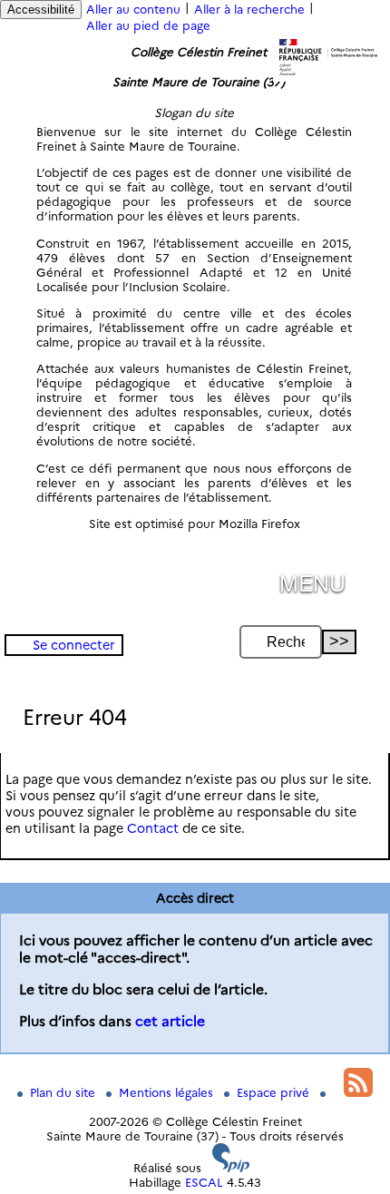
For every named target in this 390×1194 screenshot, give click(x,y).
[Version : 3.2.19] (231, 1167)
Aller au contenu (133, 9)
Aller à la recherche (249, 9)
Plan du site (64, 1092)
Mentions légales (168, 1092)
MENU (312, 582)
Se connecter (74, 645)
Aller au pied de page (148, 25)
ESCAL (204, 1182)
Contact (153, 828)
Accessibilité (40, 9)
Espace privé (275, 1092)
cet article (170, 1021)
